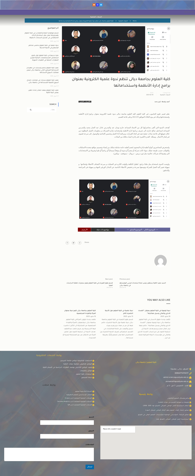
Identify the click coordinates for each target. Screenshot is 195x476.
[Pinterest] (67, 243)
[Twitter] (73, 243)
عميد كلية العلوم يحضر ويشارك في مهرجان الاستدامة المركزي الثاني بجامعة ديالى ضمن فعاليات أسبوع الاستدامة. (42, 70)
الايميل (90, 431)
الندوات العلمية (123, 21)
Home (134, 21)
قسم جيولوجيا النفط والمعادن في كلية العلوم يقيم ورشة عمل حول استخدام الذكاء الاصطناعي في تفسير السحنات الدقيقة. (42, 35)
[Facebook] (101, 4)
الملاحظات (89, 445)
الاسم (91, 417)
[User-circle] (97, 4)
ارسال (89, 467)
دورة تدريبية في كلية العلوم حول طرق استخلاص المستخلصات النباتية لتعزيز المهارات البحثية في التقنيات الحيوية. (44, 58)
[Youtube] (94, 4)
